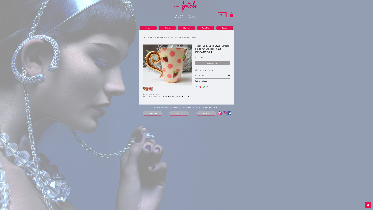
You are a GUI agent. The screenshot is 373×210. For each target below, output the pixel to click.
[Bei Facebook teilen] (196, 87)
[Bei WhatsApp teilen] (204, 87)
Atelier (177, 6)
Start (145, 37)
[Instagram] (225, 113)
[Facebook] (229, 113)
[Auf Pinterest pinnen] (200, 87)
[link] (231, 14)
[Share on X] (207, 87)
